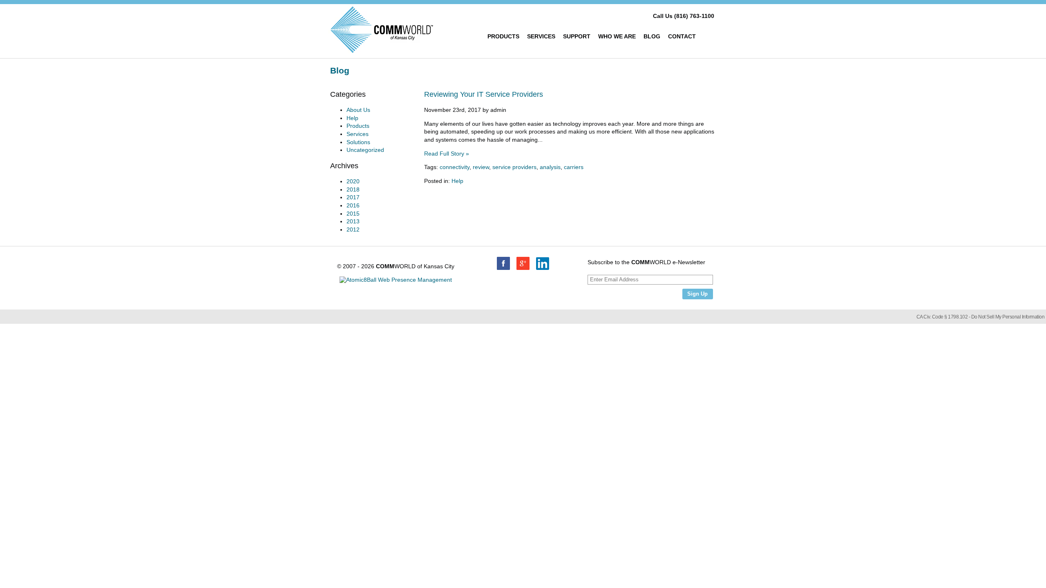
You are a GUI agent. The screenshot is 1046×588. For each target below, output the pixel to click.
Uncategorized (365, 150)
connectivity (454, 167)
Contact (682, 36)
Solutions (358, 142)
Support (576, 36)
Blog (652, 36)
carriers (573, 167)
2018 (353, 189)
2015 (353, 213)
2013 (353, 221)
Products (503, 36)
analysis (550, 167)
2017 (353, 197)
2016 (353, 205)
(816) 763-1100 (694, 16)
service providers (514, 167)
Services (541, 36)
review (481, 167)
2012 (353, 229)
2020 (353, 181)
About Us (358, 110)
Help (457, 181)
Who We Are (617, 36)
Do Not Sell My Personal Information (1008, 317)
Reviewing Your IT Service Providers (483, 94)
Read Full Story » (446, 153)
